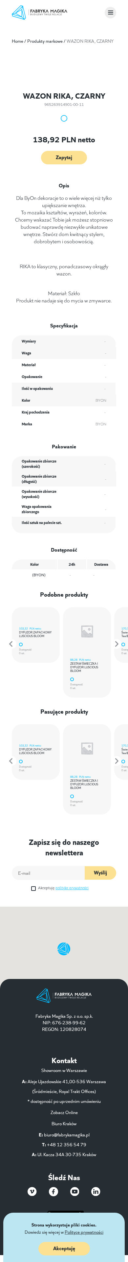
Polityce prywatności (84, 1231)
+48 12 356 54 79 (66, 1144)
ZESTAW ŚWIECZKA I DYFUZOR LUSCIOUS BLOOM (84, 667)
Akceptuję (63, 887)
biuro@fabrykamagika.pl (67, 1134)
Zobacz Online (64, 1112)
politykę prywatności (72, 887)
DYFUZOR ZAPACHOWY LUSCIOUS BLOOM (35, 634)
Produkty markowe (45, 40)
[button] (11, 644)
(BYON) (39, 574)
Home (17, 40)
